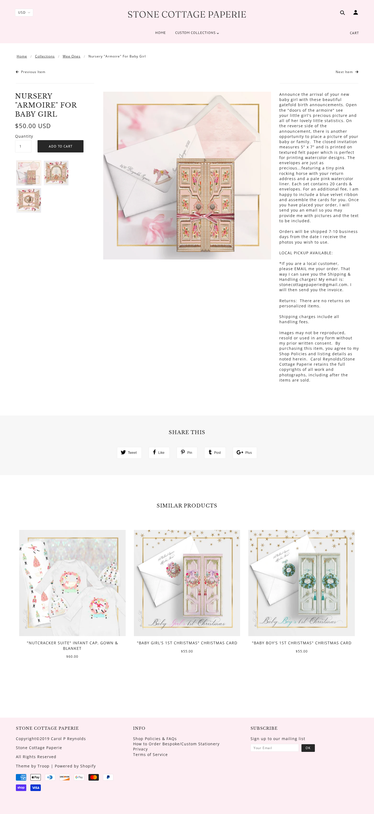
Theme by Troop (33, 766)
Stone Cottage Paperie (187, 14)
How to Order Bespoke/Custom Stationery (176, 743)
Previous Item (32, 72)
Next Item (345, 72)
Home (22, 56)
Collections (45, 56)
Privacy (140, 749)
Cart (354, 33)
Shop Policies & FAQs (155, 738)
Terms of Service (150, 754)
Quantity (23, 136)
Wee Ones (71, 56)
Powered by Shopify (75, 766)
